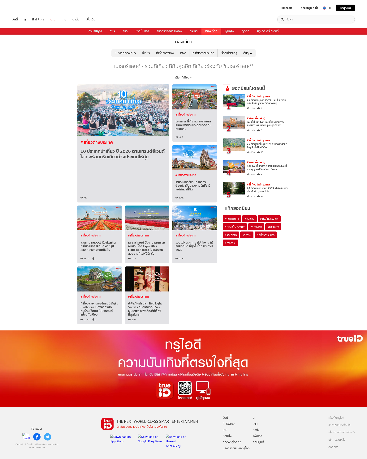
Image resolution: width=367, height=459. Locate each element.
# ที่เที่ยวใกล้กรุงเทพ (258, 96)
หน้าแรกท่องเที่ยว (125, 53)
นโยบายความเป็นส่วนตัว (341, 433)
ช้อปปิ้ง (227, 436)
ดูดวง (245, 31)
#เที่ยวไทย (249, 219)
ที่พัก (183, 53)
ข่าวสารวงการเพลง (169, 31)
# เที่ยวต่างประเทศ (96, 142)
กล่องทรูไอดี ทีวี (309, 8)
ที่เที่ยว (146, 53)
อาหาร (193, 31)
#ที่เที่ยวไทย (256, 227)
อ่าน (52, 19)
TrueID (23, 8)
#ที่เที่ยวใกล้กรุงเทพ (235, 227)
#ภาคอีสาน (230, 243)
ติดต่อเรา (333, 447)
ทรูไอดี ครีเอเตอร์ (267, 31)
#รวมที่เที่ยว (231, 235)
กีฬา (112, 31)
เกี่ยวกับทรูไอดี (336, 418)
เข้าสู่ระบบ (345, 8)
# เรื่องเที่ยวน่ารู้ (256, 118)
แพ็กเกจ (257, 436)
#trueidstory (232, 219)
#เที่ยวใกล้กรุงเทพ (269, 219)
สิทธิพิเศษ (38, 19)
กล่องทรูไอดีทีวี (232, 442)
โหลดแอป (286, 8)
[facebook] (37, 437)
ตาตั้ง (76, 19)
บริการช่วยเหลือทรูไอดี (236, 448)
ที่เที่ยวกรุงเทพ (165, 53)
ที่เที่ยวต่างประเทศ (203, 53)
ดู (25, 19)
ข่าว (125, 31)
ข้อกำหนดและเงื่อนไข (339, 425)
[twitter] (47, 437)
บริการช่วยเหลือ (336, 440)
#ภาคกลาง (273, 227)
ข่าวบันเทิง (142, 31)
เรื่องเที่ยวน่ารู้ (229, 53)
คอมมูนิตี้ (258, 442)
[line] (26, 437)
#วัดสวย (247, 235)
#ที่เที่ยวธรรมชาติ (265, 235)
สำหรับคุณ (95, 31)
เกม (64, 19)
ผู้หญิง (229, 31)
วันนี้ (15, 19)
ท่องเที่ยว (211, 31)
